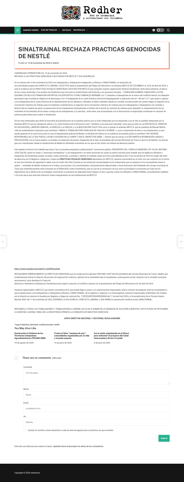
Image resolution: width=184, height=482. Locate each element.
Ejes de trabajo (49, 30)
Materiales (79, 30)
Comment (27, 367)
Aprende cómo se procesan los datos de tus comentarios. (78, 446)
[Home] (17, 30)
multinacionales (46, 324)
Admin (56, 63)
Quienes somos (31, 30)
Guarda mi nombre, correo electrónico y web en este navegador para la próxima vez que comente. (71, 430)
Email (25, 403)
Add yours (56, 358)
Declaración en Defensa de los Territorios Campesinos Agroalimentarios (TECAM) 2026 (30, 335)
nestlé (56, 324)
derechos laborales (30, 324)
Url (24, 416)
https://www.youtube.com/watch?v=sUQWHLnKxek (37, 269)
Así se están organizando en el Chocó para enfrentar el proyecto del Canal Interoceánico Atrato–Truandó (111, 335)
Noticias (66, 30)
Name (26, 389)
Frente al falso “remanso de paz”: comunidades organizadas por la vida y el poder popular (71, 335)
